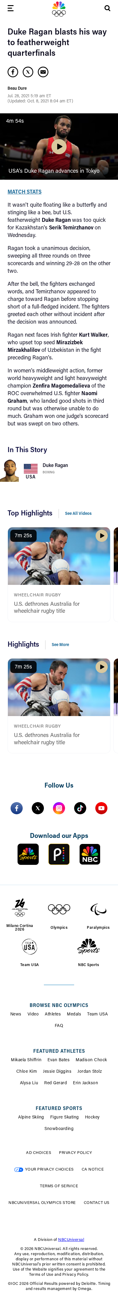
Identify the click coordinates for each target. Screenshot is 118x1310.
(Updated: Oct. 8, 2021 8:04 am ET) (40, 101)
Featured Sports (59, 1109)
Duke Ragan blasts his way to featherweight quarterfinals (57, 43)
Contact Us (97, 1203)
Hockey (92, 1117)
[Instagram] (59, 808)
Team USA (97, 1014)
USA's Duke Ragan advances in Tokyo (54, 171)
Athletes (53, 1014)
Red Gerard (55, 1083)
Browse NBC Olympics (59, 1006)
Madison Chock (91, 1060)
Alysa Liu (29, 1083)
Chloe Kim (26, 1072)
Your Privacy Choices (49, 1170)
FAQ (59, 1026)
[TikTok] (80, 808)
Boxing (48, 472)
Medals (74, 1014)
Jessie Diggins (57, 1072)
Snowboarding (59, 1129)
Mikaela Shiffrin (26, 1060)
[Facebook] (17, 808)
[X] (38, 808)
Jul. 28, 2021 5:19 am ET (29, 96)
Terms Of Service (59, 1186)
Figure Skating (64, 1117)
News (15, 1014)
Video (33, 1014)
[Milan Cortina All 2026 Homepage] (59, 9)
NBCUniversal (71, 1240)
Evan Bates (59, 1060)
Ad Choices (38, 1153)
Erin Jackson (85, 1083)
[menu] (11, 9)
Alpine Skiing (31, 1117)
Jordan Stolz (89, 1072)
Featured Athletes (59, 1051)
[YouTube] (101, 808)
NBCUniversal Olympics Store (42, 1203)
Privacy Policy (75, 1153)
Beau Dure (17, 89)
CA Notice (93, 1170)
